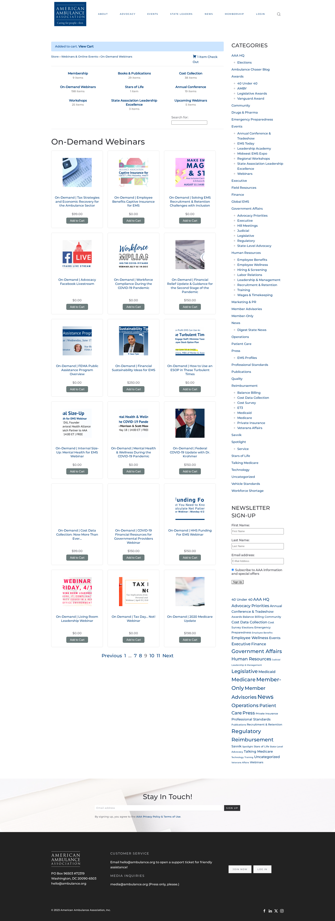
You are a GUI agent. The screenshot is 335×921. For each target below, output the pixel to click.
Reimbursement (244, 386)
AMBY (242, 88)
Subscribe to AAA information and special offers (256, 572)
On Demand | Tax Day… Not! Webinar (133, 619)
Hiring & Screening (252, 270)
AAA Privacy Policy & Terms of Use (158, 816)
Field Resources (243, 188)
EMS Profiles (247, 358)
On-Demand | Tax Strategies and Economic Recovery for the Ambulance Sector (77, 202)
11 (158, 655)
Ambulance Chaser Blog (250, 69)
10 (151, 655)
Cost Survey (246, 403)
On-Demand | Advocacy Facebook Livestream (77, 282)
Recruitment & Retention (257, 285)
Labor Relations (249, 275)
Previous (112, 655)
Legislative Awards (252, 93)
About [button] (103, 14)
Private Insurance (251, 423)
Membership (234, 14)
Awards (237, 76)
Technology (240, 470)
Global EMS (240, 201)
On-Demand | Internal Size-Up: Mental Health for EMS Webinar (77, 452)
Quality (237, 379)
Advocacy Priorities (252, 215)
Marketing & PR (243, 302)
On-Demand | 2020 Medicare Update (190, 619)
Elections (244, 62)
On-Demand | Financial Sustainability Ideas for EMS (133, 368)
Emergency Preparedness (252, 119)
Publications (241, 372)
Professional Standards (249, 365)
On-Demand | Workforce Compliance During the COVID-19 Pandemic (133, 284)
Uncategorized (243, 477)
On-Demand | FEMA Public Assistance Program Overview (77, 370)
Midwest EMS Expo (252, 153)
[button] (279, 14)
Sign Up (232, 808)
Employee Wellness (252, 265)
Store (55, 56)
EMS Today (245, 143)
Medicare (244, 418)
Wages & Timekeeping (255, 295)
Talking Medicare (244, 463)
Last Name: (240, 540)
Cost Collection (190, 73)
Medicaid (244, 413)
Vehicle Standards (245, 484)
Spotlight (238, 442)
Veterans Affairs (249, 428)
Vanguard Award (250, 98)
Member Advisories (246, 309)
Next (168, 655)
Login (260, 14)
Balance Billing (249, 393)
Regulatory (246, 241)
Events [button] (152, 14)
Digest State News (251, 330)
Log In (262, 869)
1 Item (202, 57)
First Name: (240, 525)
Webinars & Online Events (79, 56)
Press (235, 351)
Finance (237, 194)
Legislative (245, 236)
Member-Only (242, 316)
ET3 (240, 408)
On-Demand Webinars (116, 56)
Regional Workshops (253, 158)
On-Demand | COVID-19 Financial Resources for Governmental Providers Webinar (133, 536)
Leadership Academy (254, 148)
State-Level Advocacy (254, 246)
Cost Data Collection (253, 398)
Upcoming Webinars (190, 100)
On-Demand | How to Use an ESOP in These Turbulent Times (189, 370)
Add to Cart (77, 220)
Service (243, 449)
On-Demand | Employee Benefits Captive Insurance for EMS (133, 202)
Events (236, 126)
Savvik (236, 435)
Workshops (78, 100)
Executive (239, 181)
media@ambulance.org (129, 884)
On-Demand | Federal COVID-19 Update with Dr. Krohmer (190, 452)
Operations (240, 337)
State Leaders (181, 14)
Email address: (243, 555)
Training (243, 290)
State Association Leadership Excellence (134, 103)
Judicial (243, 231)
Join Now (240, 869)
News (209, 14)
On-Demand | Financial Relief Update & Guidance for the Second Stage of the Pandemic (190, 286)
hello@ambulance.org (68, 883)
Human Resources (246, 253)
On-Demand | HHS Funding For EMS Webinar (190, 532)
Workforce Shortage (247, 491)
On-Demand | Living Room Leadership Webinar (77, 619)
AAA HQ (237, 55)
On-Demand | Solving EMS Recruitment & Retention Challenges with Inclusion (190, 202)
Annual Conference (190, 87)
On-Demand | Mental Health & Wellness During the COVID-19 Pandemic (133, 452)
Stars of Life (134, 87)
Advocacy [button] (128, 14)
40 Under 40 (247, 83)
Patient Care (241, 344)
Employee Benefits (252, 260)
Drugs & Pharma (244, 112)
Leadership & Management (259, 280)
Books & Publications (134, 73)
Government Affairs (247, 208)
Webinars (244, 174)
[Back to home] (70, 14)
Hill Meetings (247, 225)
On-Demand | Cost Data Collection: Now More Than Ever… (77, 534)
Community (240, 105)
